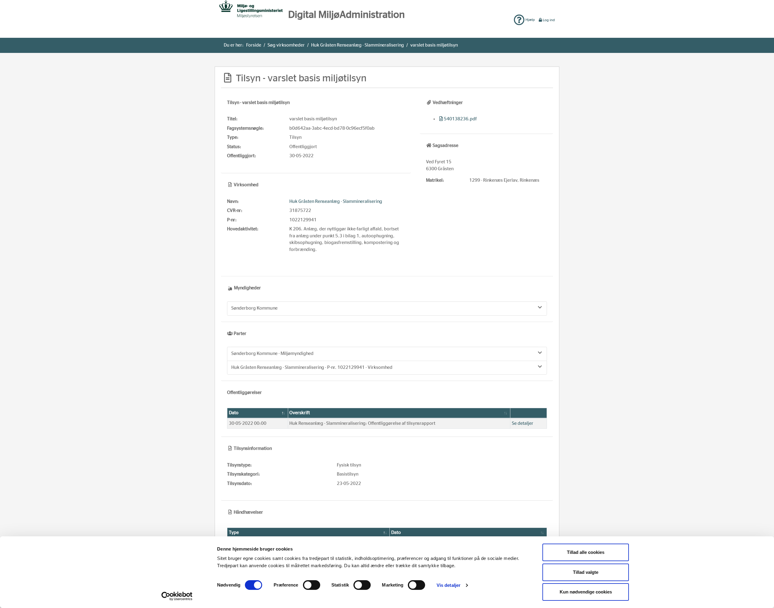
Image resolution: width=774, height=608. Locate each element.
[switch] (311, 585)
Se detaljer (522, 423)
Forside (253, 45)
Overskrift (299, 413)
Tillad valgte (585, 572)
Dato (234, 413)
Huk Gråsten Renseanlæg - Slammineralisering (357, 45)
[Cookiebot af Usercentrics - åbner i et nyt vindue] (177, 596)
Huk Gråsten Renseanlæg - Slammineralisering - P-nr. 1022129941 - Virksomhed (311, 367)
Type (234, 532)
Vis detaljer (448, 585)
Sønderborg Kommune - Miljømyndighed (272, 353)
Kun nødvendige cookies (586, 591)
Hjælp (530, 19)
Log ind (549, 20)
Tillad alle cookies (585, 552)
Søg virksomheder (286, 45)
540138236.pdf (460, 119)
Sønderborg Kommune (254, 308)
